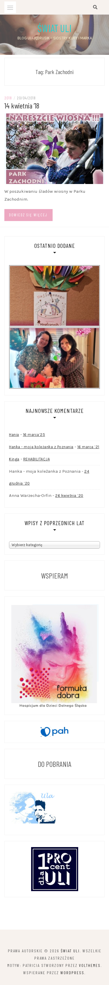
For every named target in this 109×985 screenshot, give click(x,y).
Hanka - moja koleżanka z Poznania (41, 447)
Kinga (14, 459)
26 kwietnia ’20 (69, 495)
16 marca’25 (34, 434)
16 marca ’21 (88, 447)
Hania (14, 434)
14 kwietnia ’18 (21, 105)
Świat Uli (54, 28)
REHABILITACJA (36, 459)
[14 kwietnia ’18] (54, 148)
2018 (8, 97)
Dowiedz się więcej (28, 215)
